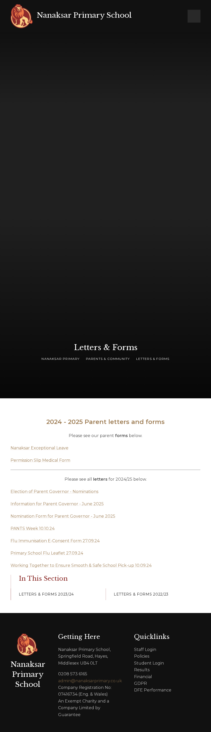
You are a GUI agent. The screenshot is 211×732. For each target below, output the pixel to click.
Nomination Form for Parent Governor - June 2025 (63, 516)
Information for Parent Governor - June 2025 (57, 503)
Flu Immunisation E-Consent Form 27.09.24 (55, 540)
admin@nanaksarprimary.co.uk (86, 680)
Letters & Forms (153, 359)
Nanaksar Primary (60, 359)
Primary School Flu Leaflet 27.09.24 (47, 553)
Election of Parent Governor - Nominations (54, 491)
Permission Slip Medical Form (40, 460)
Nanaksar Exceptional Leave (39, 448)
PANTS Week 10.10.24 (33, 528)
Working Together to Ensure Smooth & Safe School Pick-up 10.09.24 (81, 565)
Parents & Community (108, 359)
